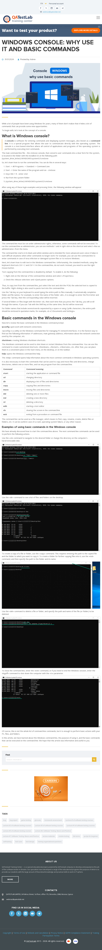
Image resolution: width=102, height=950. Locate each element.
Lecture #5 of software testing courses (17, 831)
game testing (26, 820)
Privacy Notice (57, 933)
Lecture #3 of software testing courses (49, 826)
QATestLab (31, 941)
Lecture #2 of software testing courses (17, 826)
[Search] (94, 759)
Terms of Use (19, 933)
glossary (38, 820)
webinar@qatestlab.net (52, 12)
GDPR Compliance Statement (77, 933)
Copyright (7, 933)
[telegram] (62, 8)
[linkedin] (51, 8)
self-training (7, 842)
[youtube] (57, 8)
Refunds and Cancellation (38, 933)
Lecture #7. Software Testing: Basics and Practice (21, 836)
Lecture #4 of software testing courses (81, 826)
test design (30, 842)
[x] (46, 8)
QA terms (76, 836)
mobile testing (64, 836)
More (10, 879)
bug (4, 820)
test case (18, 842)
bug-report (13, 820)
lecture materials (49, 836)
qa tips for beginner (91, 836)
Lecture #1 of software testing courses (79, 820)
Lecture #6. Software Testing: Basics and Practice (53, 831)
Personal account (56, 3)
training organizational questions (50, 842)
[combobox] (44, 3)
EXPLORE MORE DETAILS (86, 30)
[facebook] (41, 8)
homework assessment (53, 820)
